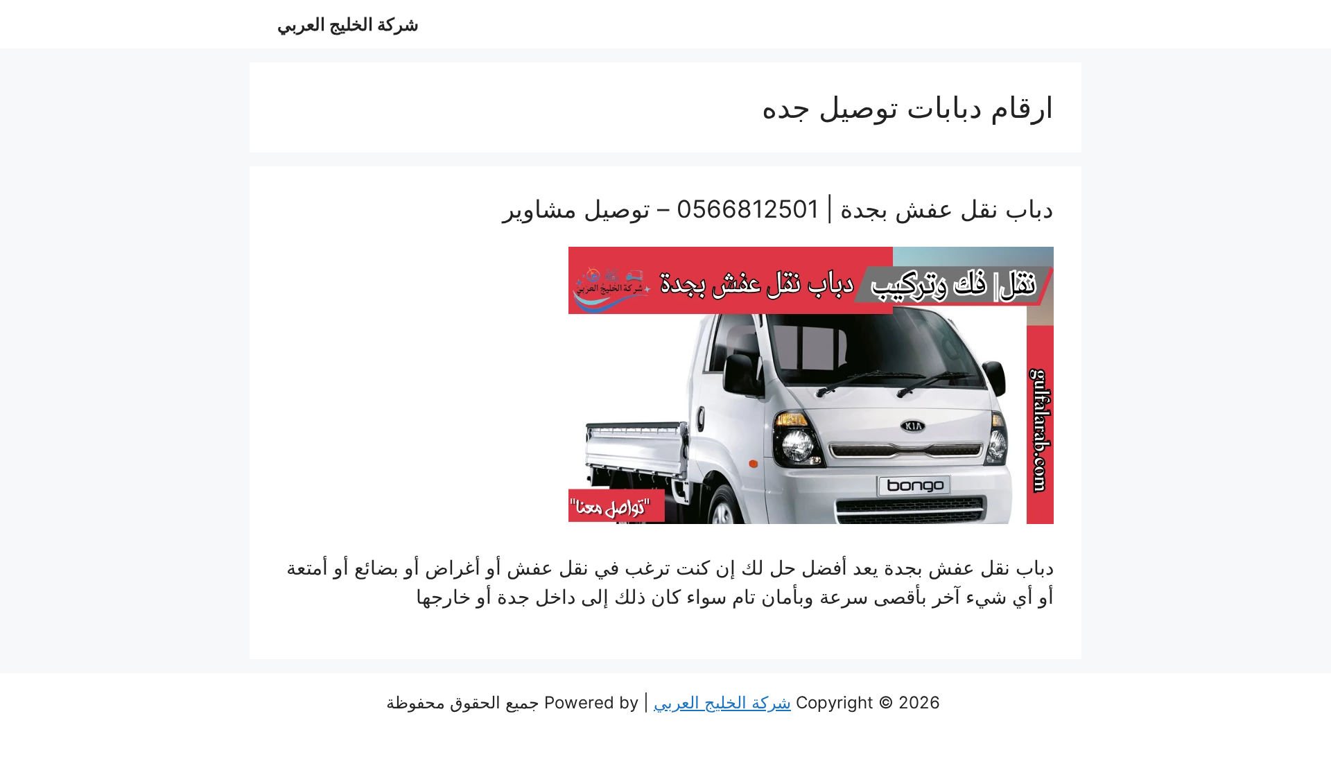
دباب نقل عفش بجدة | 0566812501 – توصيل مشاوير (778, 208)
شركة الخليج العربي (348, 24)
